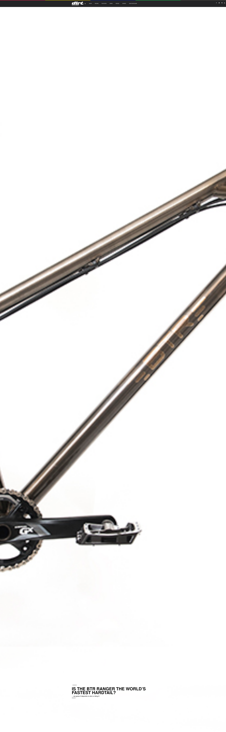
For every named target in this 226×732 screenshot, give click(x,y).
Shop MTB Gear (133, 3)
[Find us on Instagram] (222, 3)
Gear (90, 3)
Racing (96, 3)
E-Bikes (124, 3)
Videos (117, 3)
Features (104, 3)
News (111, 3)
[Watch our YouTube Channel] (219, 3)
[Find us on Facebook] (216, 3)
